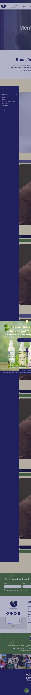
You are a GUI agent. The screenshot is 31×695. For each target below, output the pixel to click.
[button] (27, 321)
